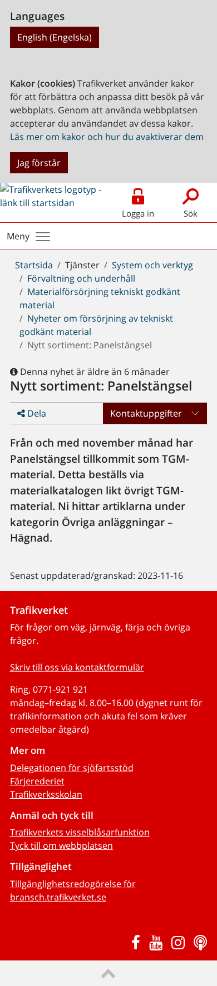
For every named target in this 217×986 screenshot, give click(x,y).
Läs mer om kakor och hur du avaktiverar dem (107, 137)
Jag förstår (39, 163)
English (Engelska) (54, 37)
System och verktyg (152, 265)
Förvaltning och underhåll (81, 278)
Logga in (138, 213)
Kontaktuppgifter (146, 413)
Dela (35, 413)
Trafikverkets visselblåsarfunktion (80, 832)
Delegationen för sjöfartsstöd (72, 768)
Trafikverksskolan (46, 794)
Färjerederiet (37, 781)
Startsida (34, 265)
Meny (18, 236)
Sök (191, 213)
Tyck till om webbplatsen (61, 845)
